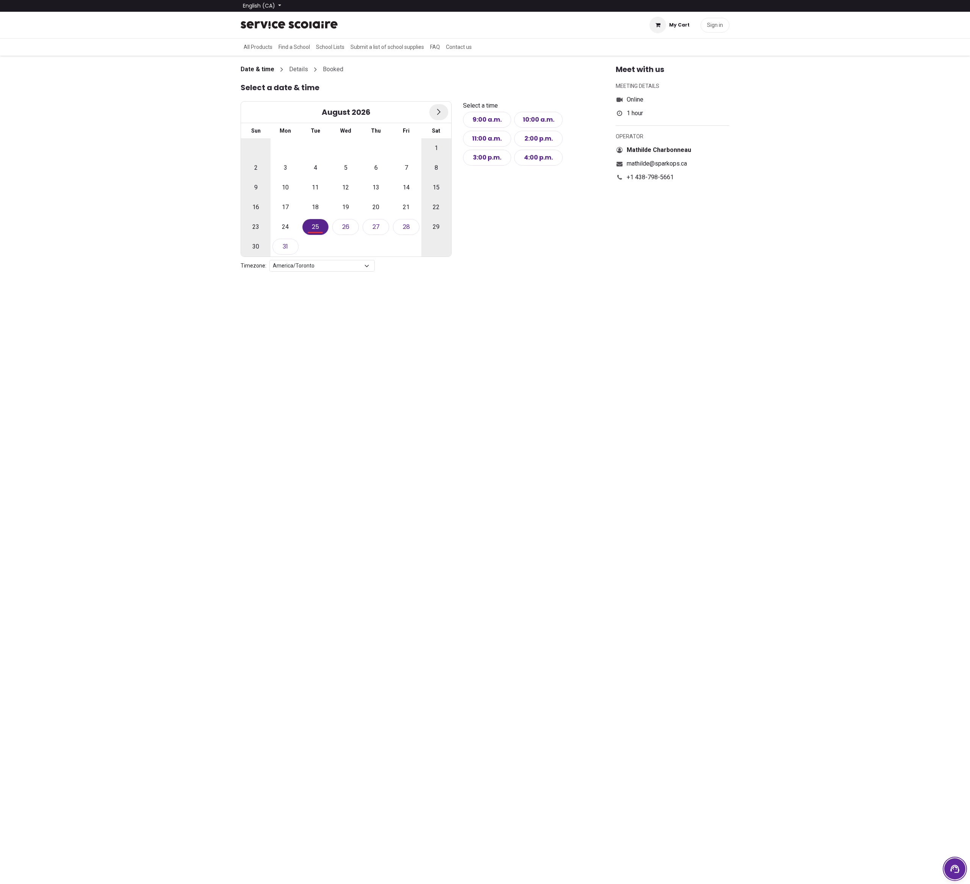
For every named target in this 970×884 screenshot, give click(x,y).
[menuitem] (258, 47)
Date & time (257, 69)
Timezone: (253, 266)
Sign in (715, 25)
